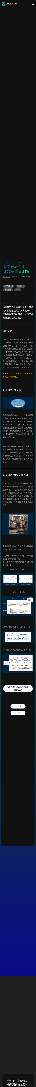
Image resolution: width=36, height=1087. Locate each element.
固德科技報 (6, 276)
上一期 (18, 706)
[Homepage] (9, 4)
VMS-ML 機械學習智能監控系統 (18, 688)
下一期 (18, 713)
